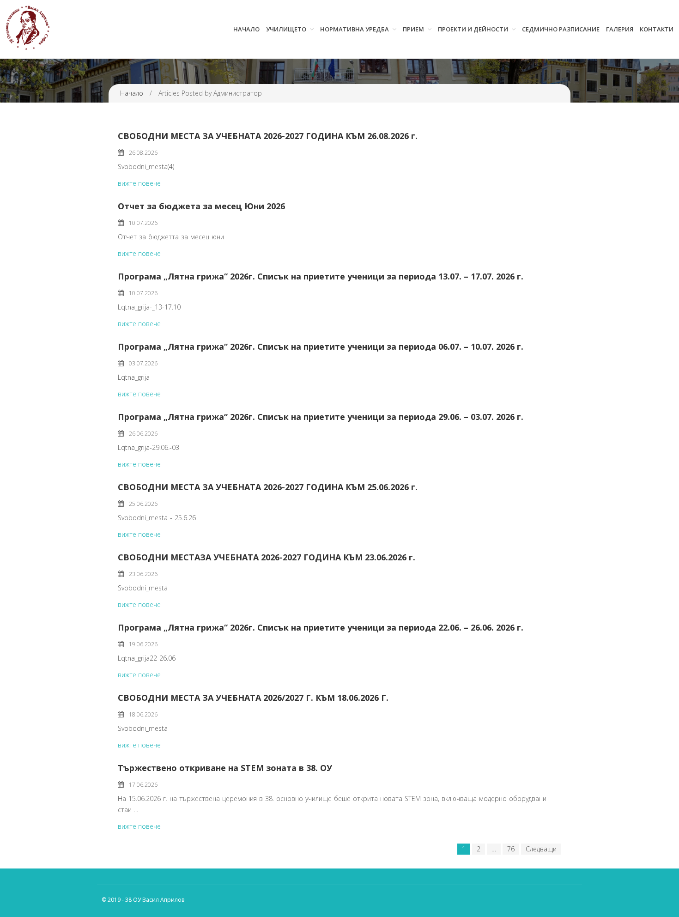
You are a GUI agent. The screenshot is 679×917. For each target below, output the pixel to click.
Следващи (541, 848)
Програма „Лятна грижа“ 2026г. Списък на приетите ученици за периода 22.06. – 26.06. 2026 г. (320, 627)
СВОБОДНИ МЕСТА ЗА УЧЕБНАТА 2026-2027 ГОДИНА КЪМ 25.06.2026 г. (268, 486)
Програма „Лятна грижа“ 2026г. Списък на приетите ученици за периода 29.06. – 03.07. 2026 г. (320, 416)
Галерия (619, 29)
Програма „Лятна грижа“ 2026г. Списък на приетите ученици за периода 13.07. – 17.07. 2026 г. (320, 276)
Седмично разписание (561, 29)
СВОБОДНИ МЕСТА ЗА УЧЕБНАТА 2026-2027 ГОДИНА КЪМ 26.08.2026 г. (268, 135)
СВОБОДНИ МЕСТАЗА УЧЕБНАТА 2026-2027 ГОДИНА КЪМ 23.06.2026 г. (266, 557)
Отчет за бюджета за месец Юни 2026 (201, 206)
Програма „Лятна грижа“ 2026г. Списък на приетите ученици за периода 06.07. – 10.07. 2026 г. (320, 346)
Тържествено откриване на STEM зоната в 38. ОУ (225, 767)
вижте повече (139, 183)
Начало (246, 29)
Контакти (656, 29)
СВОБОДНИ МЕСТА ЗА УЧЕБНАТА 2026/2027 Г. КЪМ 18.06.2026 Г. (253, 697)
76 (511, 848)
